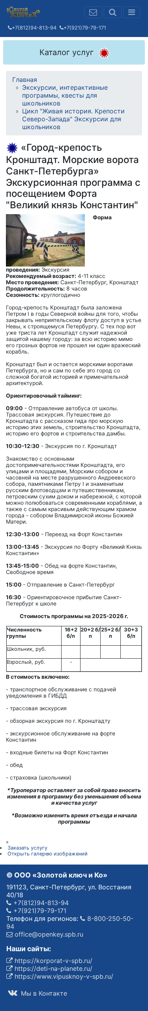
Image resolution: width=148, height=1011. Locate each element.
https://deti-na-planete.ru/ (52, 968)
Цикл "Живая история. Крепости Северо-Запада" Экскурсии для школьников (73, 119)
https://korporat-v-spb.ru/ (52, 961)
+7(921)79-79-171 (85, 28)
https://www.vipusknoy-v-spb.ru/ (63, 976)
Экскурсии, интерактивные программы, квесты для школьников (65, 95)
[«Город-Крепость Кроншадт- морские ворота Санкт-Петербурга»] (45, 240)
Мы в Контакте (43, 993)
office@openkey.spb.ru (48, 934)
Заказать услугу (27, 848)
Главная (24, 79)
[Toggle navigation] (131, 12)
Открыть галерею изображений (47, 854)
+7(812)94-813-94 (34, 28)
